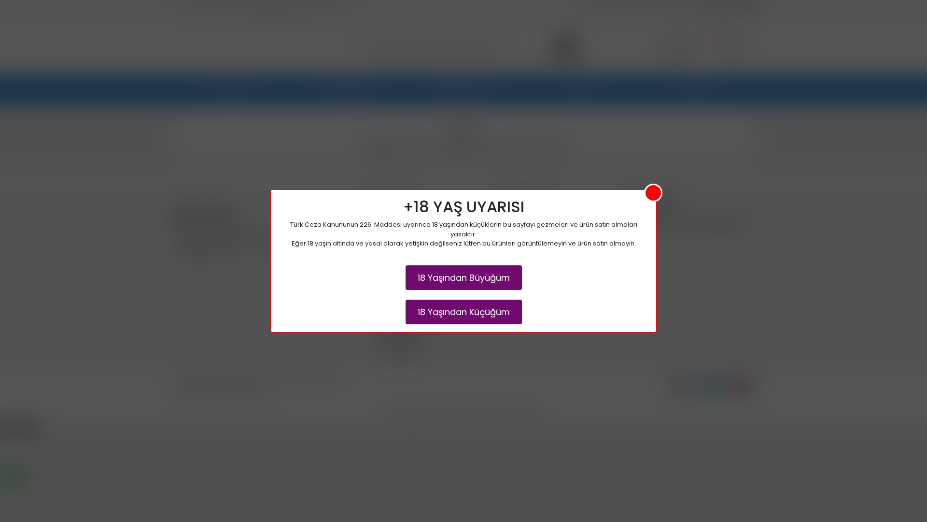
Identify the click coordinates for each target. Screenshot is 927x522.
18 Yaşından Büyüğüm (464, 278)
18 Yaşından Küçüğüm (464, 312)
